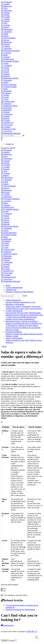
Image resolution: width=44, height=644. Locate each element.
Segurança (9, 342)
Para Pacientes (11, 313)
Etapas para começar (13, 306)
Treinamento (26, 306)
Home (8, 285)
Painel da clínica (23, 313)
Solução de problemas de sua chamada (26, 328)
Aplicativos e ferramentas (28, 315)
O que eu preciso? (35, 309)
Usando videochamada (14, 287)
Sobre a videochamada (14, 338)
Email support (8, 625)
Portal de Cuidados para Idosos (17, 334)
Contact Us (10, 144)
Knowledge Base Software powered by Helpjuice (22, 638)
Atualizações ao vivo (27, 302)
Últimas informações (13, 300)
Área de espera (17, 319)
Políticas (33, 340)
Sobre (27, 340)
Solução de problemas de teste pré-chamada (22, 323)
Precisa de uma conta (20, 309)
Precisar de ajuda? (12, 330)
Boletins (16, 302)
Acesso (39, 340)
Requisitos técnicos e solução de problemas (22, 321)
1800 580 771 (32, 631)
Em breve (9, 302)
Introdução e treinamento (15, 304)
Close (4, 640)
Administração (11, 290)
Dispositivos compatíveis (17, 325)
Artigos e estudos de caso (15, 340)
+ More (3, 346)
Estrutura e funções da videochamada (19, 292)
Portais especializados (14, 332)
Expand (12, 640)
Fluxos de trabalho (19, 317)
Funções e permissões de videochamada (20, 609)
